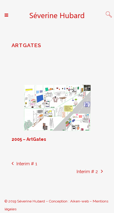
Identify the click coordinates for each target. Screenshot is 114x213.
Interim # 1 (26, 163)
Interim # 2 (87, 171)
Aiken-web (79, 201)
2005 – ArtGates (29, 139)
